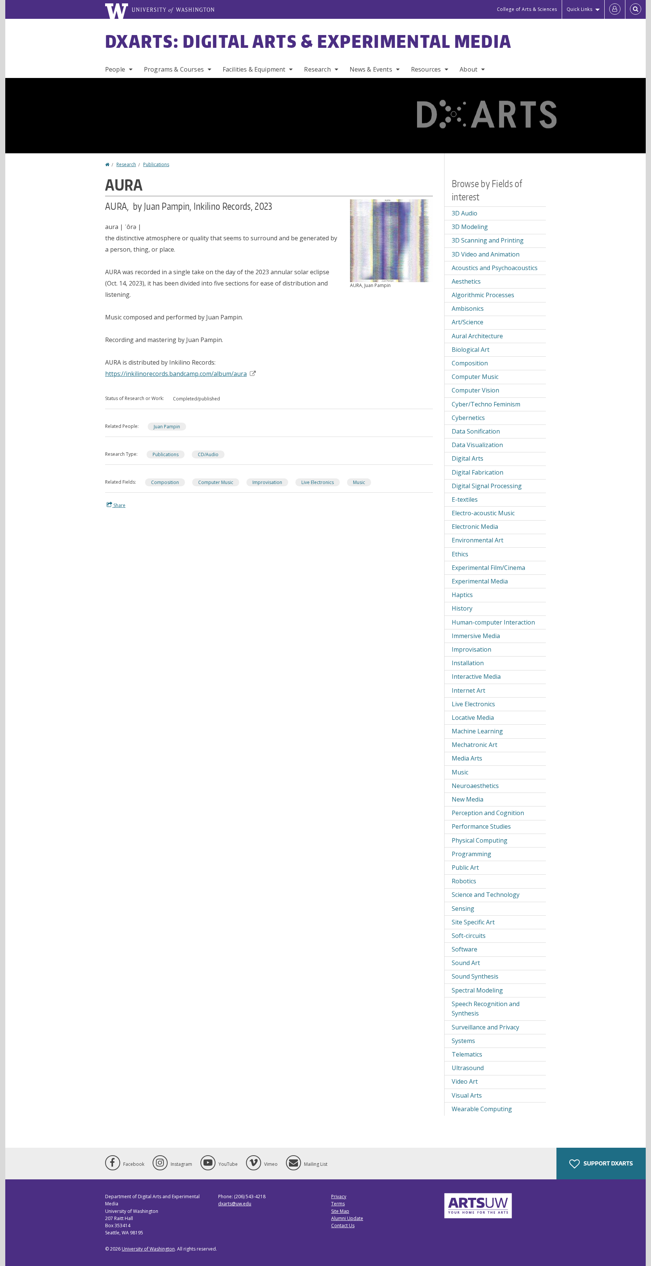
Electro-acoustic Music (483, 513)
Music (359, 482)
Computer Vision (475, 390)
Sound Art (466, 963)
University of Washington (148, 1249)
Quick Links (580, 9)
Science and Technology (486, 894)
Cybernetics (468, 418)
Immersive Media (476, 636)
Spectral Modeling (477, 990)
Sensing (463, 908)
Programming (471, 854)
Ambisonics (468, 308)
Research (317, 69)
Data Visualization (477, 445)
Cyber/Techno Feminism (486, 404)
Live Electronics (317, 482)
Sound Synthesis (475, 976)
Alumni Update (347, 1218)
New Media (467, 799)
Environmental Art (477, 540)
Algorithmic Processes (483, 295)
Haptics (462, 595)
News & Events (371, 69)
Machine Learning (477, 731)
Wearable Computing (482, 1109)
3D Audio (464, 213)
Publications (156, 164)
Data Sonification (476, 431)
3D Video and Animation (486, 254)
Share (118, 505)
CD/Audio (208, 454)
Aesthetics (466, 281)
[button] (391, 240)
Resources (426, 69)
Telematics (467, 1054)
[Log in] (615, 9)
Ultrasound (468, 1068)
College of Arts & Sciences (527, 9)
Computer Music (215, 482)
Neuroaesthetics (475, 786)
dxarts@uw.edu (234, 1203)
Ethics (460, 554)
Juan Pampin (167, 426)
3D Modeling (470, 227)
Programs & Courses (174, 69)
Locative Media (473, 717)
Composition (165, 482)
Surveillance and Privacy (485, 1027)
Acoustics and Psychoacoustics (495, 268)
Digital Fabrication (477, 472)
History (462, 608)
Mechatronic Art (474, 745)
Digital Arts (467, 458)
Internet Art (468, 690)
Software (464, 949)
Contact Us (343, 1225)
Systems (463, 1041)
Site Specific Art (473, 922)
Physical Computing (479, 840)
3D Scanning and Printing (488, 240)
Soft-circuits (469, 936)
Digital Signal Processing (487, 486)
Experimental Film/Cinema (488, 568)
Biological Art (470, 349)
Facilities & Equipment (254, 69)
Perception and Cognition (488, 813)
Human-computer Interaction (493, 622)
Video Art (465, 1081)
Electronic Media (475, 526)
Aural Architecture (477, 336)
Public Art (465, 867)
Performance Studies (481, 826)
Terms (338, 1203)
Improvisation (267, 482)
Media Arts (467, 758)
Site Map (340, 1211)
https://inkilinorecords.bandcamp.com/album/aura (176, 374)
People (115, 69)
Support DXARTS (607, 1163)
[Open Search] (635, 9)
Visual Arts (467, 1095)
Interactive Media (476, 676)
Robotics (464, 881)
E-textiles (465, 499)
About (468, 69)
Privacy (338, 1196)
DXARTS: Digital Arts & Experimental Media (308, 41)
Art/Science (467, 322)
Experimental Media (480, 581)
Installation (468, 663)
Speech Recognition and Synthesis (486, 1009)
